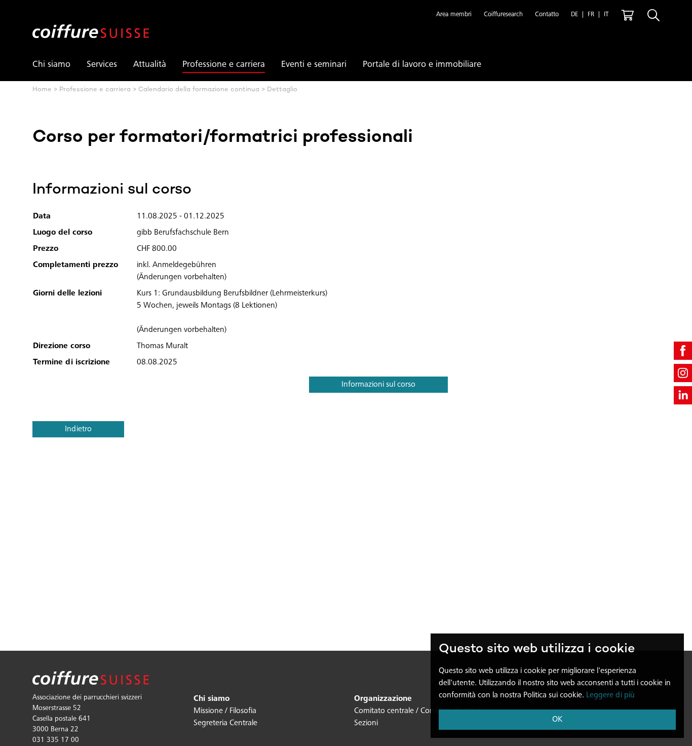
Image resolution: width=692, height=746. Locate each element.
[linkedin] (683, 395)
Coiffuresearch (503, 15)
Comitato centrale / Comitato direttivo (417, 711)
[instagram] (683, 373)
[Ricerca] (653, 15)
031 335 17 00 (55, 740)
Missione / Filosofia (225, 711)
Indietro (78, 429)
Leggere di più (610, 695)
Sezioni (366, 723)
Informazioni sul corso (378, 385)
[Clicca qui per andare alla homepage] (90, 23)
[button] (454, 15)
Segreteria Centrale (225, 723)
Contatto (547, 15)
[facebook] (683, 351)
